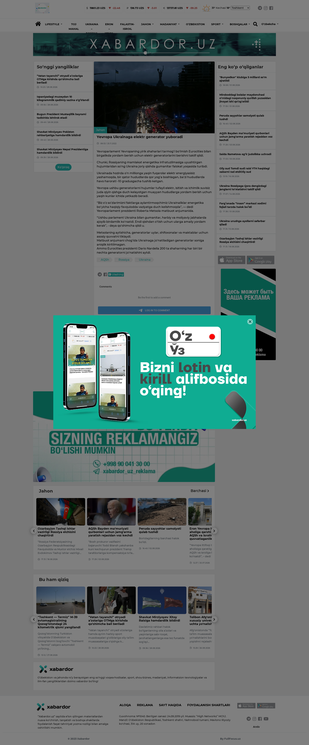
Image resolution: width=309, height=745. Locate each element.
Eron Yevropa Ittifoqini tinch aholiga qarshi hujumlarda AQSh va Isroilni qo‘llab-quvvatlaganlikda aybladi (160, 534)
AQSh (105, 259)
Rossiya (124, 259)
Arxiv (256, 726)
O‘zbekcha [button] (268, 24)
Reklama (145, 705)
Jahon (100, 130)
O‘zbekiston (195, 24)
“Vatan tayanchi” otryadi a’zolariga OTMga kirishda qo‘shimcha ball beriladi (57, 620)
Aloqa (125, 705)
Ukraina (145, 259)
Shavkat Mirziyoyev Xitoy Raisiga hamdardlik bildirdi (108, 618)
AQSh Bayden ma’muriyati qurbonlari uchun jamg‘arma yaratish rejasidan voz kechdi (60, 532)
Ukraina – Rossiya (91, 29)
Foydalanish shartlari (208, 705)
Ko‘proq (63, 167)
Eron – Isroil (109, 29)
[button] (53, 24)
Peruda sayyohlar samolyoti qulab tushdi (109, 530)
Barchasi (199, 491)
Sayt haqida (170, 705)
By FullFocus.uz (230, 738)
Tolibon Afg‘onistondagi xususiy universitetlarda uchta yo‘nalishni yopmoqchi (160, 620)
